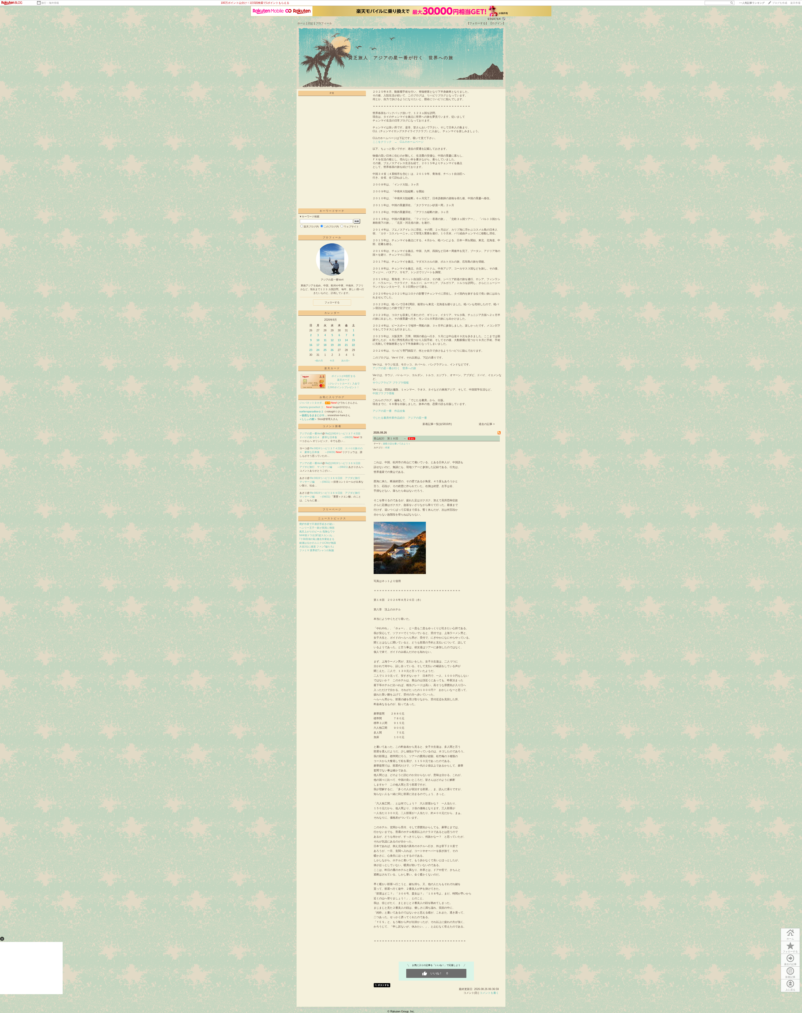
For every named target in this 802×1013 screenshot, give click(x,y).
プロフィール (324, 23)
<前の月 (319, 360)
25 (325, 350)
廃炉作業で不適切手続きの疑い (316, 524)
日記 (310, 23)
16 (310, 345)
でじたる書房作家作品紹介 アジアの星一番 (400, 417)
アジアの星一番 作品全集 (389, 410)
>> (752, 2)
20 (339, 345)
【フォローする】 (477, 23)
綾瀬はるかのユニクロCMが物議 (317, 542)
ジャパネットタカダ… (311, 402)
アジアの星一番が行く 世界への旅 (394, 368)
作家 (387, 447)
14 (346, 340)
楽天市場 (795, 2)
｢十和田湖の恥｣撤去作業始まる (316, 539)
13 (339, 340)
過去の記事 (790, 964)
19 (332, 345)
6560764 (494, 18)
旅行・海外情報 (50, 2)
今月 (332, 360)
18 (325, 345)
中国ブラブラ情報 (383, 393)
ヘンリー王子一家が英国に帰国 (316, 527)
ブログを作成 (779, 2)
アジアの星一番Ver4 (310, 433)
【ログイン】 (497, 23)
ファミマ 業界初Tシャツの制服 (316, 550)
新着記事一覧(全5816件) (437, 424)
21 (346, 345)
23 (310, 350)
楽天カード (332, 368)
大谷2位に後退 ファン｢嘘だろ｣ (316, 546)
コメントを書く (489, 992)
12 (332, 340)
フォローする (332, 302)
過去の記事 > (487, 424)
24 (317, 350)
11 (325, 340)
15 (353, 340)
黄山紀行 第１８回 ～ (390, 438)
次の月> (345, 360)
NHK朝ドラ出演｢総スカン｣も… (317, 535)
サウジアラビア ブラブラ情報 (391, 382)
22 (353, 345)
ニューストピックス (332, 518)
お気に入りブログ (332, 397)
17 (317, 345)
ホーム (301, 23)
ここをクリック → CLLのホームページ (398, 141)
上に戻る (790, 989)
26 (332, 350)
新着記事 (790, 977)
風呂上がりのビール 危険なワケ (317, 531)
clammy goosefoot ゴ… (312, 407)
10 (317, 340)
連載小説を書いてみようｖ (396, 443)
